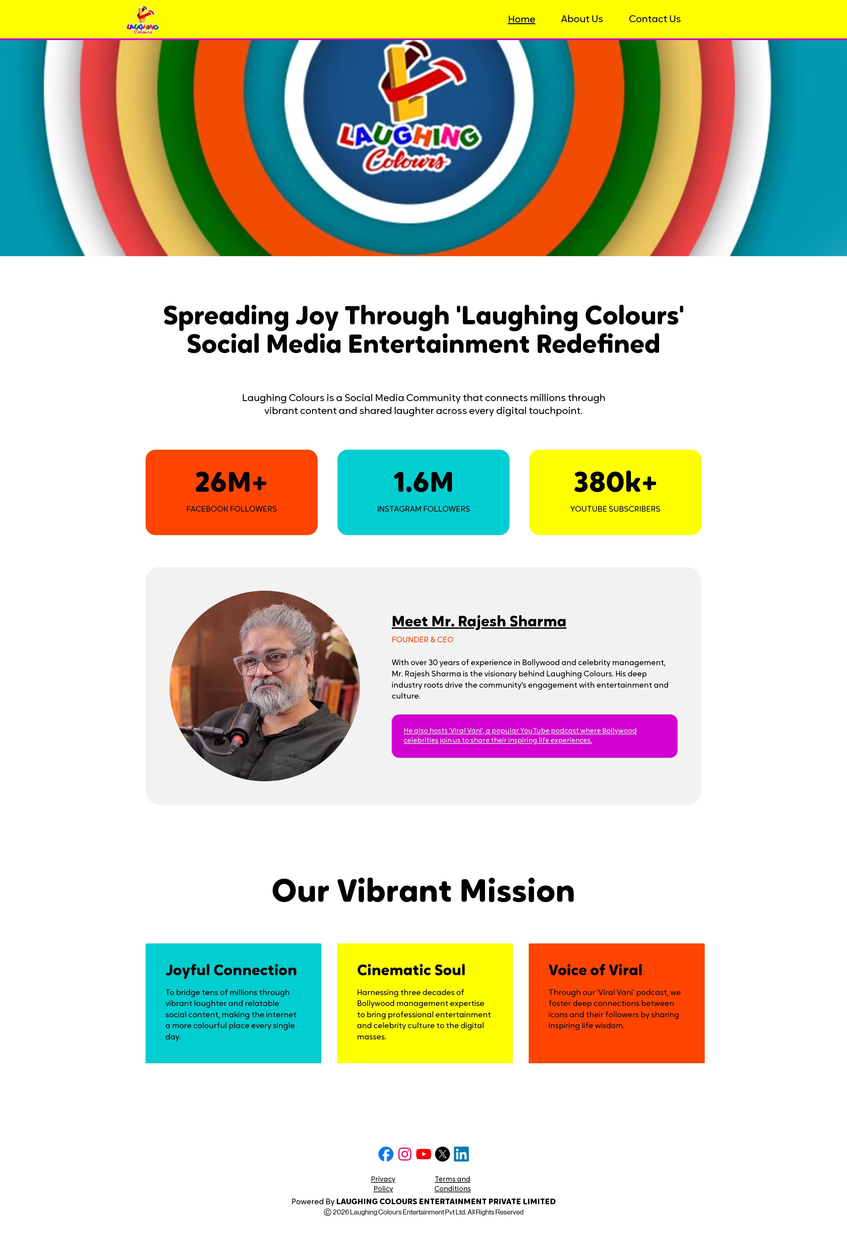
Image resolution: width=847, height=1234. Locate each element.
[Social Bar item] (386, 1154)
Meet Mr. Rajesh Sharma (479, 622)
